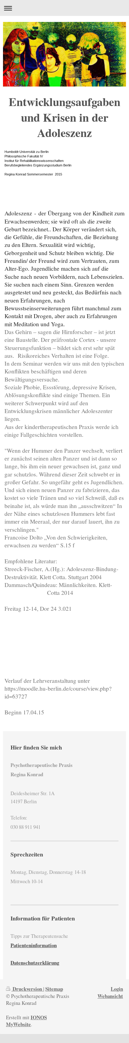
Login (117, 989)
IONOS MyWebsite (26, 1021)
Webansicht (110, 996)
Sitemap (54, 989)
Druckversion (27, 989)
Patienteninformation (33, 945)
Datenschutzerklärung (34, 962)
